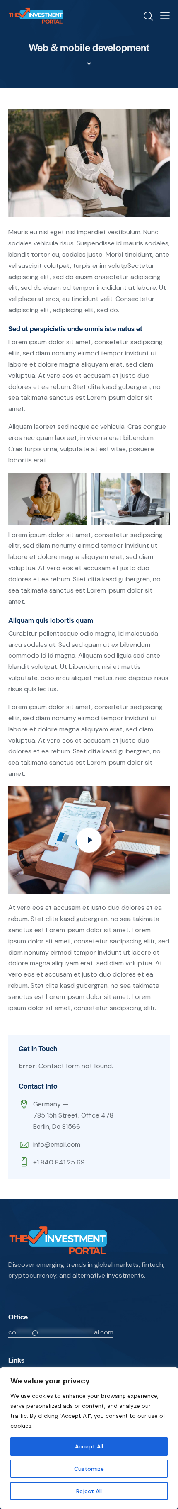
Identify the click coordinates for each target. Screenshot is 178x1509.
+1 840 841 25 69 (59, 1162)
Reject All (89, 1491)
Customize (89, 1469)
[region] (89, 1438)
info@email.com (56, 1144)
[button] (165, 16)
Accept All (89, 1446)
